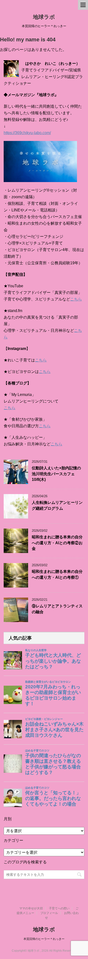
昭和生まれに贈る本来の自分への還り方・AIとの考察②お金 (57, 543)
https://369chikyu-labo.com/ (27, 133)
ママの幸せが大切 (31, 908)
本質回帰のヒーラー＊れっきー (44, 939)
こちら (76, 299)
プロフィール (49, 913)
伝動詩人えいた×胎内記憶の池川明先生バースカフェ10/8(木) (56, 474)
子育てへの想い (59, 908)
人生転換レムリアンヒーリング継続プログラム (57, 505)
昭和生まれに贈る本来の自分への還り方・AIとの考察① (57, 574)
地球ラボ (44, 17)
